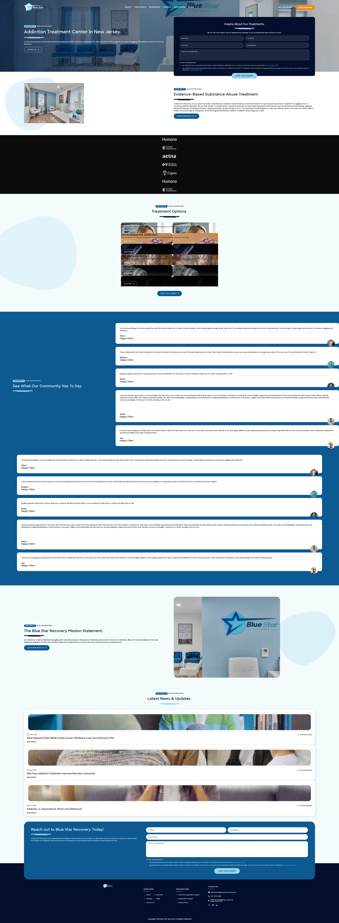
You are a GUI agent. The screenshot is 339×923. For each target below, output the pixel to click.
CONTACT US (31, 50)
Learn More (128, 230)
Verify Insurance (305, 7)
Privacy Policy (270, 65)
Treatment (159, 895)
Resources (179, 7)
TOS (277, 65)
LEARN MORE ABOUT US (185, 116)
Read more (31, 742)
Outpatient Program (185, 898)
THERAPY (167, 7)
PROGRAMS (154, 7)
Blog (191, 7)
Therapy (149, 898)
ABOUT (128, 7)
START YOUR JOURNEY (168, 293)
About (148, 895)
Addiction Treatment (306, 805)
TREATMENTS (140, 7)
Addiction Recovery (306, 734)
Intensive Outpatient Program (189, 895)
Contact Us (150, 902)
